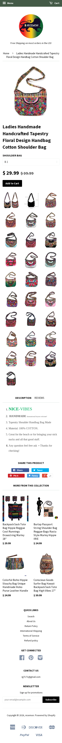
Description (23, 397)
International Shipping (31, 630)
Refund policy (31, 640)
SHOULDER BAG (12, 155)
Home (6, 53)
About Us (31, 621)
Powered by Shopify (45, 715)
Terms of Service (31, 635)
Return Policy (31, 626)
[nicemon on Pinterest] (31, 658)
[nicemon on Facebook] (21, 658)
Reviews (39, 397)
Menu (10, 3)
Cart (56, 3)
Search (31, 616)
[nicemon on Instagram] (40, 658)
